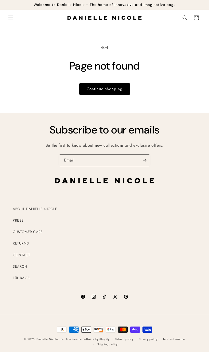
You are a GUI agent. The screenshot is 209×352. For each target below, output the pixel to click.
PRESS (18, 220)
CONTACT (21, 255)
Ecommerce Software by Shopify (88, 339)
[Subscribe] (144, 160)
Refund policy (124, 339)
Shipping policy (107, 344)
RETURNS (21, 243)
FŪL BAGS (21, 277)
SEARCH (20, 266)
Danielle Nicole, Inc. (50, 339)
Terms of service (174, 339)
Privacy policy (148, 339)
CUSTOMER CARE (28, 231)
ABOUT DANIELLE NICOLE (35, 208)
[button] (10, 17)
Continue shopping (105, 89)
